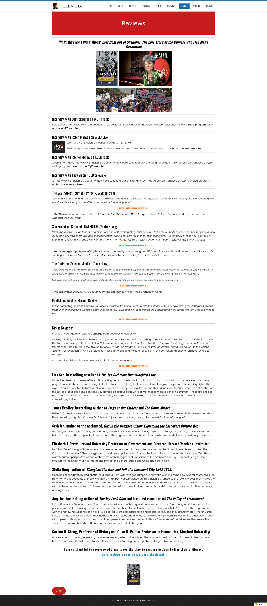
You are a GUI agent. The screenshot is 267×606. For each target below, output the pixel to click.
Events (158, 5)
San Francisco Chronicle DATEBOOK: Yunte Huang (84, 226)
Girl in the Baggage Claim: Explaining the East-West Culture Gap (151, 426)
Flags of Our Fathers (123, 408)
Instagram (146, 5)
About (120, 5)
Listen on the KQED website (87, 166)
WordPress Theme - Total (125, 600)
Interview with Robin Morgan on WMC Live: (80, 137)
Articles (196, 5)
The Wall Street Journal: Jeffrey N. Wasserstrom (83, 193)
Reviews (184, 5)
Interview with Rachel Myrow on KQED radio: (81, 157)
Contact (209, 5)
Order (59, 590)
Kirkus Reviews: (62, 328)
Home (110, 5)
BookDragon (79, 291)
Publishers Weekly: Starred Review (74, 300)
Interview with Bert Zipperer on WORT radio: (81, 119)
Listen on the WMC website (185, 148)
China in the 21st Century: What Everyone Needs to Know (134, 214)
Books (131, 5)
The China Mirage (157, 408)
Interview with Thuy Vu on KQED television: (80, 175)
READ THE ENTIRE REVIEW (133, 245)
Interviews (171, 5)
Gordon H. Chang (64, 531)
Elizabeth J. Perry (65, 444)
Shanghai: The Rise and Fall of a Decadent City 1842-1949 (128, 469)
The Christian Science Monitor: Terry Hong (80, 263)
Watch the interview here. (67, 184)
